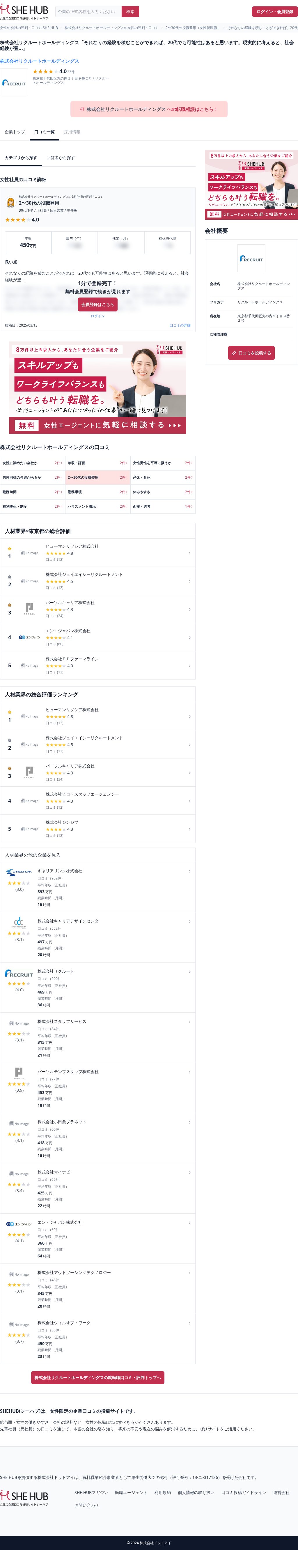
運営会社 (281, 1492)
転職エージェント (131, 1492)
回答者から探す (61, 157)
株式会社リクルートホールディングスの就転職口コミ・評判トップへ (98, 1377)
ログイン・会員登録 (275, 11)
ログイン (98, 316)
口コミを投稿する (255, 353)
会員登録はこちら (97, 304)
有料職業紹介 (94, 1477)
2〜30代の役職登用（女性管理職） (193, 28)
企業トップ (15, 131)
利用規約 (163, 1492)
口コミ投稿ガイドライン (243, 1492)
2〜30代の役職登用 (39, 203)
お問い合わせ (86, 1505)
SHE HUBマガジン (91, 1492)
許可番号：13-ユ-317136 (195, 1477)
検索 (130, 11)
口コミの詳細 (180, 325)
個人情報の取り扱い (196, 1492)
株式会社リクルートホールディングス (39, 61)
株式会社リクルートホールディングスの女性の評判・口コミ (112, 28)
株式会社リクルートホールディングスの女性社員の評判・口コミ (61, 196)
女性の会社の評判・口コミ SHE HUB (29, 28)
